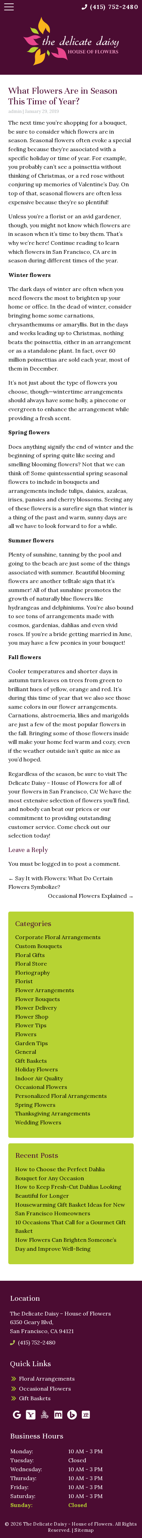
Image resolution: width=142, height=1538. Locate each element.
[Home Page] (71, 41)
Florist (24, 981)
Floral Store (31, 963)
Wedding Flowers (38, 1122)
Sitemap (84, 1530)
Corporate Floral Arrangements (58, 937)
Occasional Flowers (41, 1086)
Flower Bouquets (37, 999)
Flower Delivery (36, 1007)
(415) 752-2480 (36, 1342)
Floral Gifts (30, 955)
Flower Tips (31, 1025)
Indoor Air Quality (39, 1078)
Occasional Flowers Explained (91, 895)
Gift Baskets (31, 1060)
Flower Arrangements (44, 990)
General (25, 1051)
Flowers (26, 1034)
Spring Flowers (35, 1104)
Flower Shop (31, 1016)
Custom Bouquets (38, 946)
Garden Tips (31, 1043)
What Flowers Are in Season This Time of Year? (63, 96)
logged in (54, 863)
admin (15, 111)
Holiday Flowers (36, 1069)
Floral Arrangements (47, 1378)
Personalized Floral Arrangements (61, 1095)
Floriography (32, 972)
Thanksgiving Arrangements (52, 1113)
